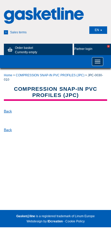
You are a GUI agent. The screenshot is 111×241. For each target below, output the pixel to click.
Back (8, 111)
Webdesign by (45, 221)
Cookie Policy (75, 221)
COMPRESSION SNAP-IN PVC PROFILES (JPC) (50, 75)
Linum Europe (85, 216)
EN (97, 30)
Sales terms (16, 32)
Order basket (26, 50)
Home (8, 75)
